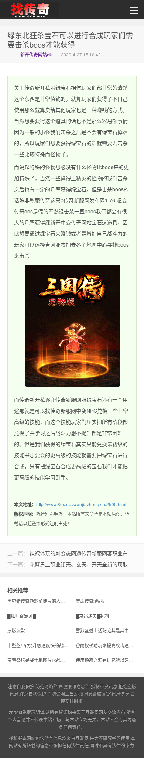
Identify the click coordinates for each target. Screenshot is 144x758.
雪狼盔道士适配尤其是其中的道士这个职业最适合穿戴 (106, 630)
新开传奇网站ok (36, 54)
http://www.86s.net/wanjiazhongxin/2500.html (81, 504)
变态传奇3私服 (90, 601)
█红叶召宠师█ (21, 616)
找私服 (15, 738)
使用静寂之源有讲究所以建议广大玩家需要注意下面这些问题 (106, 660)
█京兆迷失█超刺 (92, 616)
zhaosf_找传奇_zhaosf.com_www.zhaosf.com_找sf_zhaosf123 (29, 11)
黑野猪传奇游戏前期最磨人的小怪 (37, 601)
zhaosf (15, 712)
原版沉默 (16, 630)
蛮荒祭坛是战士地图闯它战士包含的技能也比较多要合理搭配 (37, 660)
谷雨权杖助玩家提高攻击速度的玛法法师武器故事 (106, 645)
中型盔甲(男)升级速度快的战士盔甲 (37, 645)
